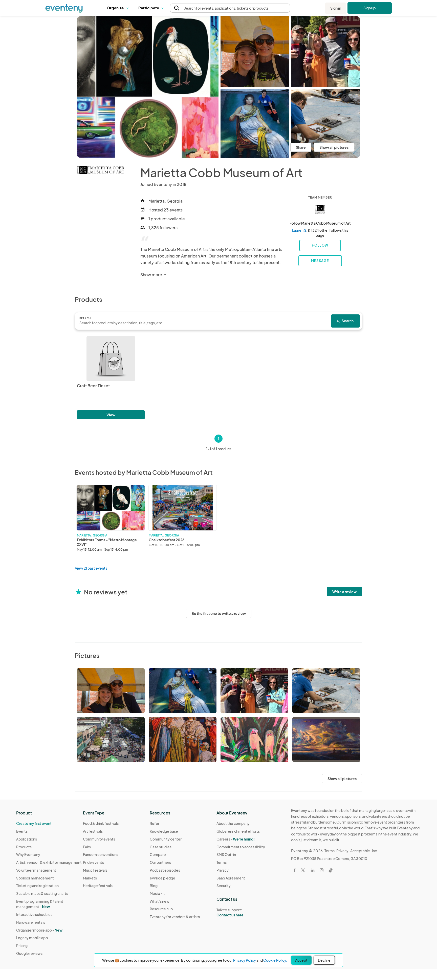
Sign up (369, 8)
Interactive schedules (34, 914)
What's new (159, 901)
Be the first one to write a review (218, 613)
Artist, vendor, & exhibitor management (49, 862)
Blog (154, 885)
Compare (158, 854)
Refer (154, 823)
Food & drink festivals (101, 823)
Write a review (344, 591)
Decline (324, 960)
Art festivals (93, 831)
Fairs (87, 847)
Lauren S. (299, 230)
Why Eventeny (28, 854)
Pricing (22, 945)
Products (24, 847)
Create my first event (34, 823)
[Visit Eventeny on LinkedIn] (312, 870)
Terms (221, 862)
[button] (119, 8)
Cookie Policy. (275, 960)
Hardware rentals (30, 922)
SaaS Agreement (230, 878)
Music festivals (95, 870)
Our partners (160, 862)
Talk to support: (230, 912)
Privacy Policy (244, 960)
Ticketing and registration (37, 885)
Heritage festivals (98, 885)
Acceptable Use (363, 850)
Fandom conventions (100, 854)
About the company (233, 823)
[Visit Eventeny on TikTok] (330, 870)
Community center (166, 839)
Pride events (93, 862)
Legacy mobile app (32, 937)
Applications (26, 839)
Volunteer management (36, 870)
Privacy (222, 870)
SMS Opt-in (226, 854)
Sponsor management (35, 878)
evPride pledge (162, 878)
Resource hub (161, 909)
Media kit (157, 893)
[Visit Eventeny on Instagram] (321, 870)
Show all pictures (333, 147)
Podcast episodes (165, 870)
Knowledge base (164, 831)
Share (301, 147)
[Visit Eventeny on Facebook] (294, 870)
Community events (99, 839)
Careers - (235, 839)
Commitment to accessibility (240, 847)
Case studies (160, 847)
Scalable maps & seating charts (42, 893)
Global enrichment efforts (238, 831)
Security (223, 885)
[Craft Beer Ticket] (111, 358)
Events (22, 831)
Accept (301, 960)
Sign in (335, 8)
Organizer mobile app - (39, 930)
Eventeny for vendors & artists (175, 916)
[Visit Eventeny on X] (303, 870)
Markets (90, 878)
